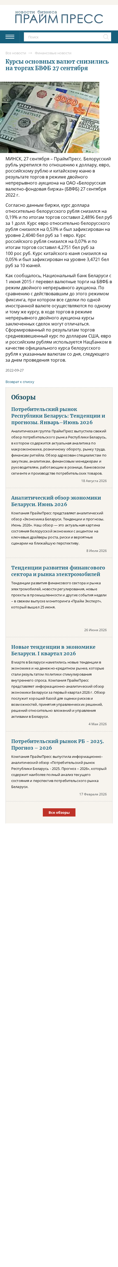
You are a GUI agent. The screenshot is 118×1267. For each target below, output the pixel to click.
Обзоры (23, 397)
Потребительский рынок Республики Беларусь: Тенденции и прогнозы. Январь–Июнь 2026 (58, 416)
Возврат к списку (19, 381)
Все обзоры (59, 812)
